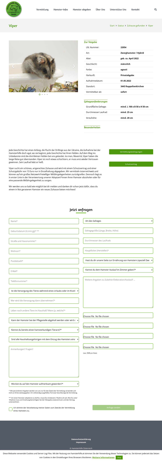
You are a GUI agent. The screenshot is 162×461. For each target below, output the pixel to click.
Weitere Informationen (103, 457)
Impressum (81, 442)
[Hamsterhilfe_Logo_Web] (14, 9)
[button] (49, 9)
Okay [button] (119, 457)
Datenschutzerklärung (81, 439)
